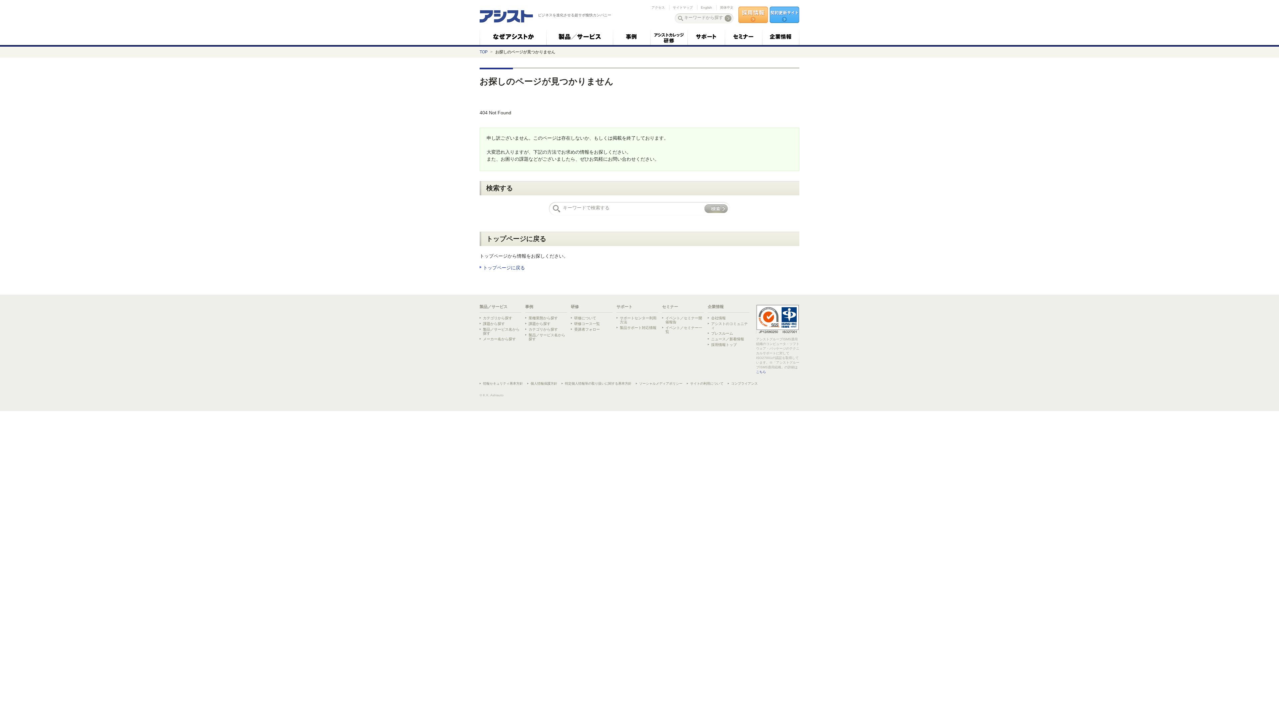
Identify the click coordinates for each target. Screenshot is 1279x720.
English (706, 7)
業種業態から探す (543, 318)
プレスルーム (722, 333)
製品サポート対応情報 (638, 328)
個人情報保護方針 (544, 383)
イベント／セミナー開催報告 (683, 320)
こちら (761, 372)
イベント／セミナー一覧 (683, 330)
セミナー (670, 306)
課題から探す (494, 324)
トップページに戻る (504, 267)
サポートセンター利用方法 (638, 320)
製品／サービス (494, 306)
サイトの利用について (706, 383)
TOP (484, 52)
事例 (529, 306)
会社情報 (718, 318)
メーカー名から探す (499, 339)
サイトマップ (683, 7)
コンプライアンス (744, 383)
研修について (585, 318)
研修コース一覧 (587, 324)
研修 (575, 306)
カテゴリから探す (497, 318)
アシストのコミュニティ (729, 326)
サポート (625, 306)
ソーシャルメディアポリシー (660, 383)
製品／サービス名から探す (501, 331)
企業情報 (716, 306)
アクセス (658, 7)
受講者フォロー (587, 329)
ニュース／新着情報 (727, 339)
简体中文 (726, 7)
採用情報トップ (724, 345)
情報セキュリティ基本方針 (503, 383)
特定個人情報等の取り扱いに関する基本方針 (598, 383)
